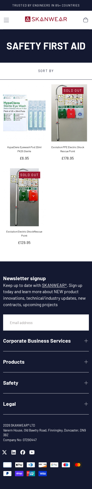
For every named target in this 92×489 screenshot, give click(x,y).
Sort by (46, 71)
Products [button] (14, 362)
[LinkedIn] (14, 452)
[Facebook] (23, 452)
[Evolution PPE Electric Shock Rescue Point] (67, 113)
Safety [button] (10, 383)
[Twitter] (4, 452)
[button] (6, 20)
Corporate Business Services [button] (37, 340)
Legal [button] (9, 404)
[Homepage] (46, 20)
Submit (75, 322)
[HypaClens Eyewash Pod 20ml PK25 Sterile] (24, 113)
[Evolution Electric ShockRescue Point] (24, 197)
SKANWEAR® (54, 285)
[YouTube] (32, 452)
